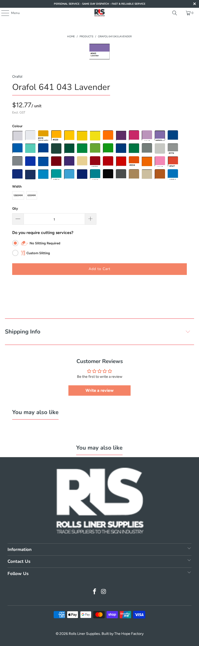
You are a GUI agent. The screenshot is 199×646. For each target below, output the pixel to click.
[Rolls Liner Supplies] (99, 13)
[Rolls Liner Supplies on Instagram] (104, 592)
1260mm (18, 195)
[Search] (175, 13)
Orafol (17, 76)
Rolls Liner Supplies (84, 633)
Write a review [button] (99, 390)
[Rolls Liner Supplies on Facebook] (95, 592)
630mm (31, 195)
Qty (15, 208)
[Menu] (2, 13)
